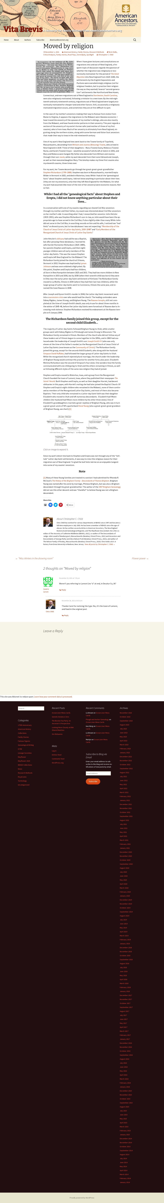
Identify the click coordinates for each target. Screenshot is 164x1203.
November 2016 (126, 1047)
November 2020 (126, 856)
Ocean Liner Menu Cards (61, 713)
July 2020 (123, 872)
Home (6, 40)
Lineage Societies (25, 753)
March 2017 (124, 1031)
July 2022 (123, 776)
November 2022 (126, 760)
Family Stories (83, 52)
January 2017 (125, 1039)
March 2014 (124, 1174)
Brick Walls (113, 52)
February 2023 (125, 748)
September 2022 (126, 768)
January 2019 (125, 943)
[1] (70, 409)
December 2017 (126, 995)
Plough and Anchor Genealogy (97, 719)
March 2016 (124, 1079)
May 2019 (123, 928)
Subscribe (40, 40)
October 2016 (125, 1051)
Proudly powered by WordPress (82, 1198)
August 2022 (124, 772)
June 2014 (123, 1162)
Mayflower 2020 (24, 761)
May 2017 (123, 1023)
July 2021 (123, 824)
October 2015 (125, 1099)
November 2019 (126, 904)
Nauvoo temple (98, 300)
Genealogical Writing (26, 745)
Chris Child (50, 611)
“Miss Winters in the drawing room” (34, 558)
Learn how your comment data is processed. (53, 696)
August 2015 (124, 1107)
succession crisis (56, 297)
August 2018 (124, 963)
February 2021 (125, 844)
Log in (54, 751)
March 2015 (124, 1126)
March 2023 (124, 744)
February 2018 (125, 987)
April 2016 (123, 1075)
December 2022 (126, 756)
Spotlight (90, 55)
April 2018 (123, 979)
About (16, 40)
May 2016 (123, 1071)
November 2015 (126, 1095)
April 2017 (123, 1027)
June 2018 (123, 971)
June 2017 (123, 1019)
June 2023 (123, 733)
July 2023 (123, 729)
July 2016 (123, 1063)
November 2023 (126, 713)
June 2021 (123, 828)
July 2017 (123, 1015)
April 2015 (123, 1122)
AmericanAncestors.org (59, 40)
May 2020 (123, 880)
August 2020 (124, 868)
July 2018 (123, 967)
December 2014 (126, 1138)
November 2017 (126, 999)
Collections (22, 733)
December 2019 (126, 900)
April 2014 (123, 1170)
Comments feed (58, 759)
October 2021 (125, 812)
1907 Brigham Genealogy (110, 487)
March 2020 (124, 888)
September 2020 (126, 864)
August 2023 (124, 725)
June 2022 (123, 780)
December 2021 (126, 804)
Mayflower (22, 757)
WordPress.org (58, 763)
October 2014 (125, 1146)
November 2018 (126, 951)
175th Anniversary (25, 725)
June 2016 (123, 1067)
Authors (27, 40)
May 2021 (123, 832)
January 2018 (125, 991)
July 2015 (123, 1111)
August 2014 (124, 1154)
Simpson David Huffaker (53, 353)
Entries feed (56, 755)
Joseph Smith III (94, 341)
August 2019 (124, 916)
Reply (64, 590)
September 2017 (126, 1007)
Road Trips (72, 55)
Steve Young (83, 406)
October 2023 (125, 717)
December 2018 (126, 947)
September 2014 (126, 1150)
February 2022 (125, 796)
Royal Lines (22, 777)
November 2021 (126, 808)
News (20, 769)
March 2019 (124, 935)
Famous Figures (24, 741)
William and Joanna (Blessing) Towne (88, 144)
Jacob (62, 157)
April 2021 (123, 836)
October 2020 (125, 860)
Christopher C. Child (105, 55)
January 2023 (125, 752)
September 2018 (126, 959)
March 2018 (124, 983)
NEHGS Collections (25, 765)
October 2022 (125, 764)
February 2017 (125, 1035)
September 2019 (126, 912)
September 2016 (126, 1055)
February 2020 (125, 892)
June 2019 (123, 924)
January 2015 (125, 1134)
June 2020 (123, 876)
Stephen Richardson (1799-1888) (57, 172)
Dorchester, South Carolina (105, 95)
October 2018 (125, 955)
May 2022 (123, 784)
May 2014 (123, 1166)
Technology (22, 781)
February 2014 (125, 1178)
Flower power (140, 558)
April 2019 (123, 931)
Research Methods (97, 52)
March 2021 (124, 840)
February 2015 (125, 1130)
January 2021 (125, 848)
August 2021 (124, 820)
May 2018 (123, 975)
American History (70, 52)
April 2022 (123, 788)
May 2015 (123, 1119)
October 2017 (125, 1003)
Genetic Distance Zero (60, 717)
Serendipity (81, 55)
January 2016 (125, 1087)
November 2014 (126, 1142)
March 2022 (124, 792)
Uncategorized (23, 785)
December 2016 (126, 1043)
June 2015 (123, 1115)
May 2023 (123, 737)
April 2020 (123, 884)
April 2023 (123, 740)
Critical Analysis (49, 55)
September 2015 (126, 1103)
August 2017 (124, 1011)
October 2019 (125, 908)
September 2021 (126, 816)
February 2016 (125, 1083)
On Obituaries (57, 734)
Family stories (61, 55)
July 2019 (123, 920)
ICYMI (20, 749)
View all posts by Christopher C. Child (100, 544)
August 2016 (124, 1059)
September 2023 (126, 721)
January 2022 (125, 800)
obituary (60, 238)
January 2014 (125, 1182)
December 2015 (126, 1091)
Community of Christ (85, 347)
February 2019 (125, 939)
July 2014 (123, 1158)
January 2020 (125, 896)
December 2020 (126, 852)
